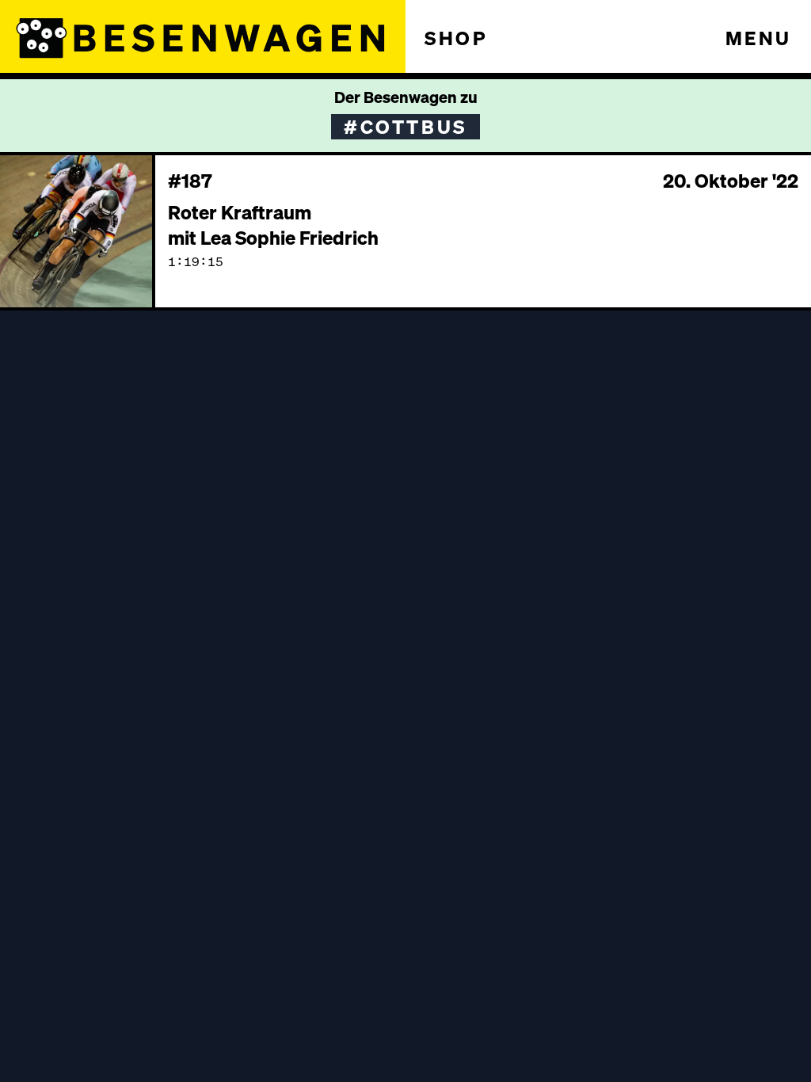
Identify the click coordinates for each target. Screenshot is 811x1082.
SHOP (456, 37)
